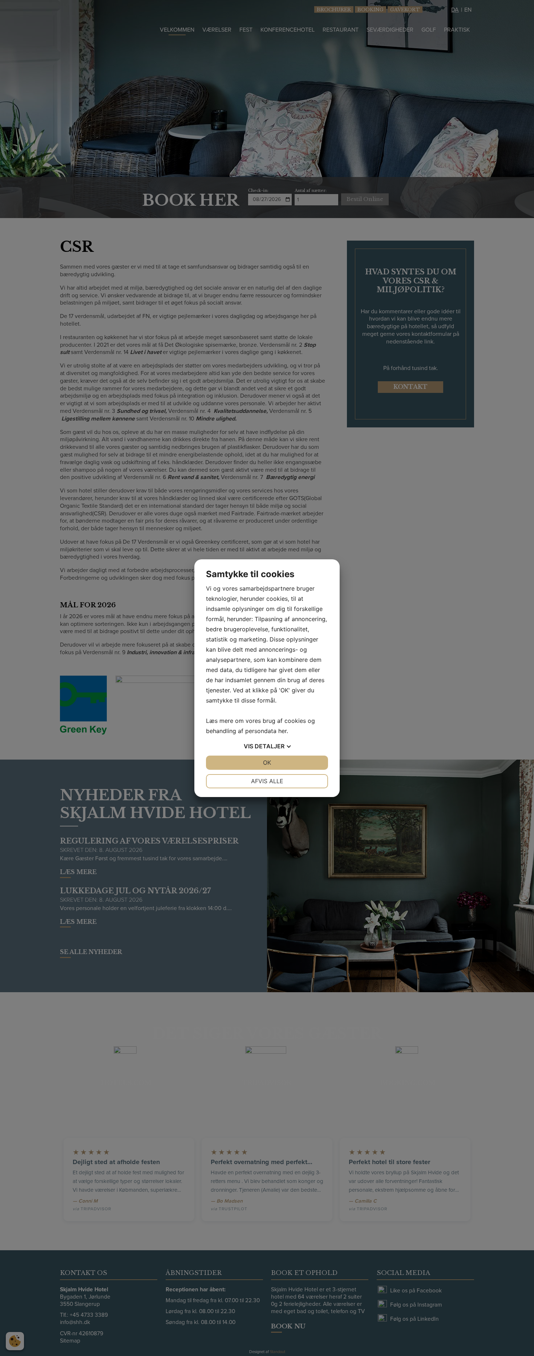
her (282, 731)
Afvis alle (267, 781)
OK (267, 762)
